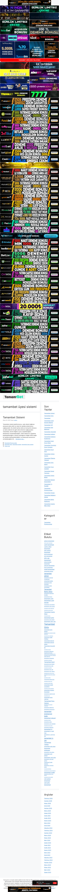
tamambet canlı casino (49, 606)
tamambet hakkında (48, 651)
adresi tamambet (49, 541)
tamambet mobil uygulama (48, 685)
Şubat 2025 (47, 813)
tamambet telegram (48, 727)
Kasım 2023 (47, 850)
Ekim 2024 (47, 823)
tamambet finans (47, 615)
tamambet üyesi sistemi (27, 444)
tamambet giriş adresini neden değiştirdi (49, 633)
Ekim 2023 (47, 852)
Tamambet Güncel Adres (49, 643)
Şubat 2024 (47, 843)
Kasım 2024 (47, 820)
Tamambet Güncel (49, 640)
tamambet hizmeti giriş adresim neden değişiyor (50, 656)
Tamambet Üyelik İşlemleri (48, 763)
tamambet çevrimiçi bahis (48, 766)
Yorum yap (7, 446)
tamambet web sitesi (49, 746)
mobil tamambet (49, 569)
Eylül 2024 (47, 825)
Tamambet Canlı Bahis (49, 604)
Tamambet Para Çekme (49, 702)
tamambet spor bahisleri (49, 723)
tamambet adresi (48, 575)
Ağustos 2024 (48, 828)
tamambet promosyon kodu (48, 714)
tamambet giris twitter (49, 619)
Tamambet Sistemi (14, 417)
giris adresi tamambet (47, 551)
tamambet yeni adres (49, 752)
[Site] (29, 101)
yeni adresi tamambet (47, 779)
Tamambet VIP (48, 425)
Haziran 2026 (48, 801)
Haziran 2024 (48, 833)
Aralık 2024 (47, 818)
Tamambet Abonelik (50, 432)
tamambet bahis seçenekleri (48, 586)
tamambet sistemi (17, 444)
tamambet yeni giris (50, 757)
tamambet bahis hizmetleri (48, 583)
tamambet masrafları (48, 667)
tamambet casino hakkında (49, 608)
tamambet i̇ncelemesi (48, 660)
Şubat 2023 (47, 872)
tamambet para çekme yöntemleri (48, 705)
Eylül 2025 (47, 806)
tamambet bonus (48, 596)
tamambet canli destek (49, 601)
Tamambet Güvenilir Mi (49, 646)
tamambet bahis (48, 581)
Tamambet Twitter (47, 743)
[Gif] (29, 165)
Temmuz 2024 (48, 830)
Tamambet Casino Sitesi (49, 613)
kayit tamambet (48, 567)
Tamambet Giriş (48, 416)
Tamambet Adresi (49, 413)
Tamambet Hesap (49, 493)
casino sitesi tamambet (47, 547)
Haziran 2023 (48, 862)
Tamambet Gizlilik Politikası (48, 638)
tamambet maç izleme (49, 671)
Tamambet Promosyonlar (11, 443)
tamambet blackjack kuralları (49, 594)
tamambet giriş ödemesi (48, 635)
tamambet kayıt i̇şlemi (49, 664)
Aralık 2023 (47, 847)
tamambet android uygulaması (48, 578)
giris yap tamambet (47, 559)
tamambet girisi (8, 444)
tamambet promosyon (49, 709)
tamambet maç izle (48, 669)
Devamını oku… (20, 439)
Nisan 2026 (47, 803)
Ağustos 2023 (48, 857)
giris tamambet (48, 556)
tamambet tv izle (48, 739)
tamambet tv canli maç (49, 732)
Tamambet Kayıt (49, 662)
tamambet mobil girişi (48, 681)
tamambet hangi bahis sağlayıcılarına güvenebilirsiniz (50, 653)
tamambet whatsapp (47, 749)
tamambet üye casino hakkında (49, 770)
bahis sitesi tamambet (48, 542)
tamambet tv (48, 729)
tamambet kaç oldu (48, 665)
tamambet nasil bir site (49, 693)
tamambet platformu (49, 707)
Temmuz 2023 (48, 860)
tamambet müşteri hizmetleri (49, 691)
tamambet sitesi (48, 721)
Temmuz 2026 (48, 798)
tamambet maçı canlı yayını (49, 673)
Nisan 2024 (47, 838)
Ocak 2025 (47, 815)
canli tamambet (49, 545)
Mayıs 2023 (47, 865)
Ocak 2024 (47, 845)
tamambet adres (48, 571)
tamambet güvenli (47, 649)
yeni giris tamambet (47, 784)
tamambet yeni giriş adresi (48, 760)
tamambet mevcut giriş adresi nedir (49, 675)
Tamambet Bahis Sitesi (48, 590)
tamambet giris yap (50, 621)
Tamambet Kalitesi (49, 434)
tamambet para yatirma (48, 698)
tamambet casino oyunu (48, 610)
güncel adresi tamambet (47, 562)
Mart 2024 (47, 840)
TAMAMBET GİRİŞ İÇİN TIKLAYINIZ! (30, 60)
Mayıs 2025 (47, 810)
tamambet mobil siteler (48, 683)
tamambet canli (48, 598)
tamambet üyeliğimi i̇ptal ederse (48, 775)
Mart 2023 (47, 870)
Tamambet (47, 418)
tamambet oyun (47, 695)
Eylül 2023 (47, 855)
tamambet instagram (49, 658)
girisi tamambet (48, 554)
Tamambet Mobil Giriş (49, 679)
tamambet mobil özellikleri (49, 688)
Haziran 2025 (48, 808)
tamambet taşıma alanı (48, 725)
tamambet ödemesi (47, 768)
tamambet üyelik (49, 772)
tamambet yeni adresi (48, 754)
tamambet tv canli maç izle (49, 735)
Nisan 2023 (47, 867)
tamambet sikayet (50, 718)
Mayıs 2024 (47, 835)
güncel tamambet (49, 565)
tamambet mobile (47, 677)
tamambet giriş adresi (48, 630)
